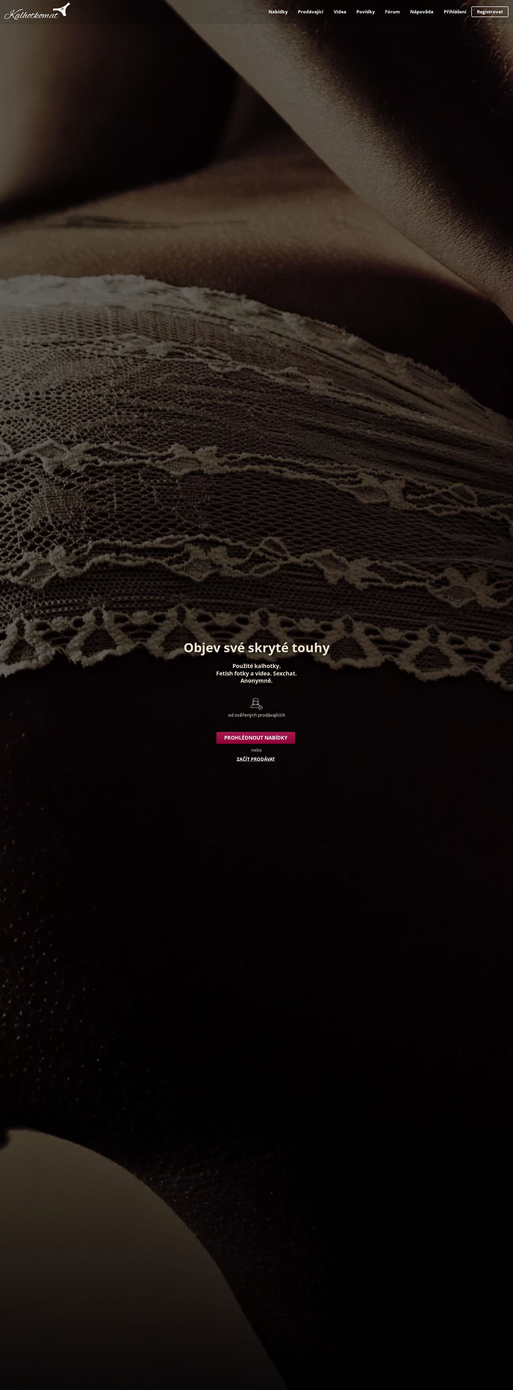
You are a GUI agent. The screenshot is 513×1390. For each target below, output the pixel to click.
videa (262, 673)
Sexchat (284, 673)
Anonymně (255, 680)
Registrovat (490, 12)
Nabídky (278, 12)
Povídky (365, 12)
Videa (340, 12)
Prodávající (310, 12)
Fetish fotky (232, 673)
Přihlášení (455, 12)
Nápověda (421, 12)
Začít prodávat (256, 759)
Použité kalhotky (255, 666)
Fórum (392, 12)
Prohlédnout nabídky (255, 737)
